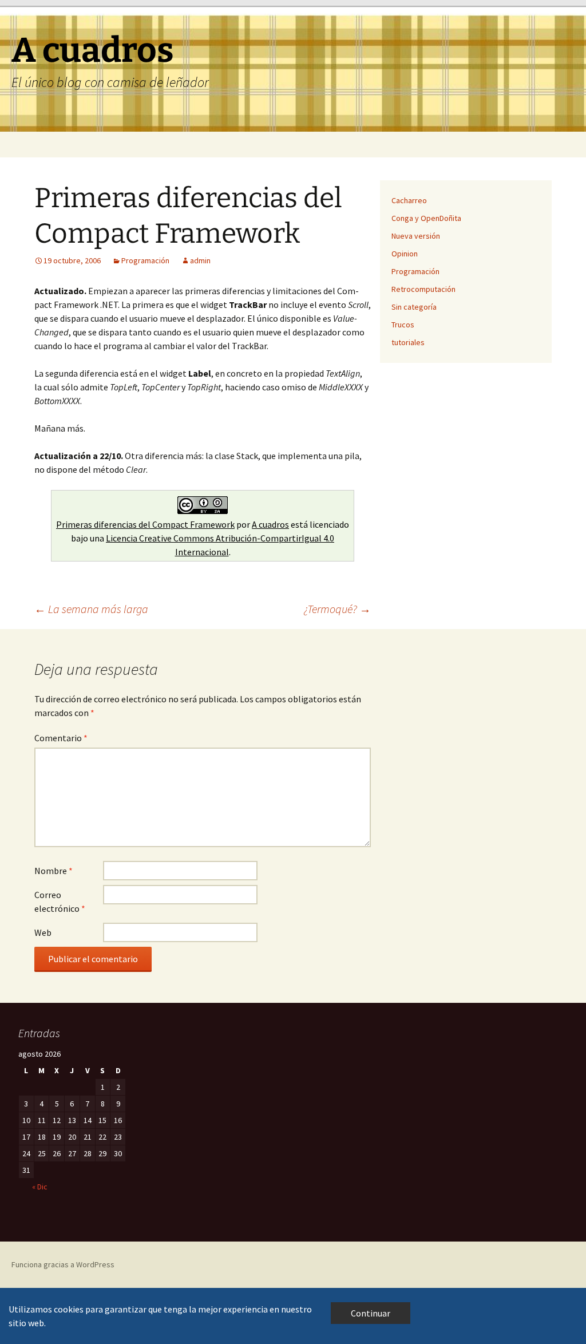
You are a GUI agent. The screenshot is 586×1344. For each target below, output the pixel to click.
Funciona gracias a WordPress (62, 1264)
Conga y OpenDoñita (426, 218)
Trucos (402, 324)
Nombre (53, 870)
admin (200, 260)
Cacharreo (409, 200)
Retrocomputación (423, 289)
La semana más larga (91, 609)
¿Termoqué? (337, 609)
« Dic (39, 1186)
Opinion (404, 253)
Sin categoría (414, 307)
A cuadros (270, 524)
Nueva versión (415, 236)
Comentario (61, 738)
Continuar (370, 1313)
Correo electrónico (59, 901)
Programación (145, 260)
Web (43, 932)
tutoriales (408, 342)
